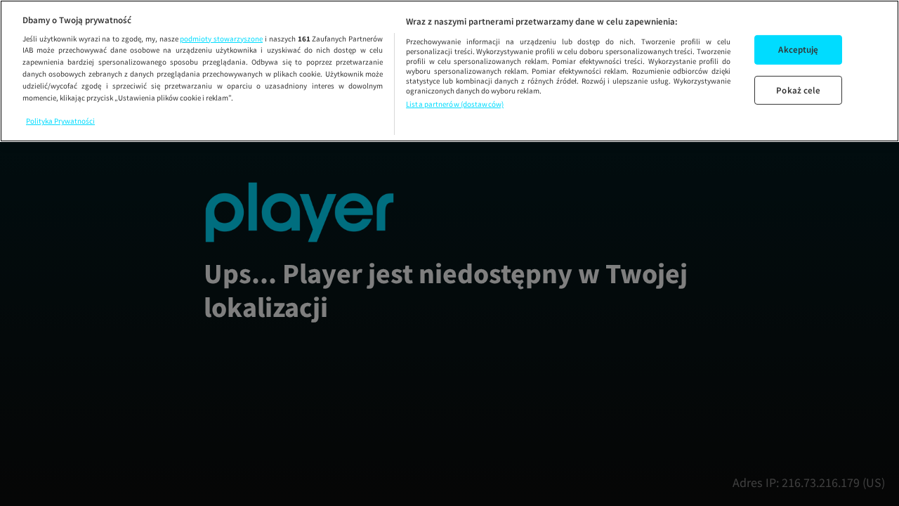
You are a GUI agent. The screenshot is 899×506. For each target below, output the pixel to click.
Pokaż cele (798, 90)
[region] (449, 71)
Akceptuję (798, 50)
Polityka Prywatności (60, 121)
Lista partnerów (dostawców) (455, 104)
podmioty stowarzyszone (221, 39)
